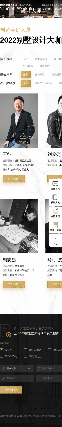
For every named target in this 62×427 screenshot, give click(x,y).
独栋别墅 (40, 74)
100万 (8, 349)
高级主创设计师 (43, 83)
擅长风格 (6, 59)
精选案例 (29, 16)
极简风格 (44, 65)
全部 (25, 59)
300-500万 (10, 356)
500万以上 (35, 356)
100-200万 (35, 349)
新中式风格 (41, 59)
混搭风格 (28, 65)
